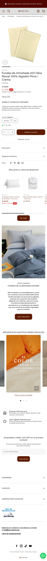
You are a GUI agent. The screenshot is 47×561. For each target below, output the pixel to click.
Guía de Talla (6, 97)
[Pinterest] (15, 163)
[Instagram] (21, 546)
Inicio (3, 16)
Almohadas (10, 16)
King (15, 120)
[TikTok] (25, 546)
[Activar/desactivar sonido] (36, 388)
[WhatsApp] (19, 163)
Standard (6, 120)
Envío (15, 92)
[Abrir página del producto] (12, 183)
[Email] (22, 163)
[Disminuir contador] (4, 132)
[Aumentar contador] (13, 132)
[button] (3, 11)
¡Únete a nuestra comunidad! (23, 395)
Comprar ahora (24, 139)
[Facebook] (11, 163)
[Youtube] (30, 546)
